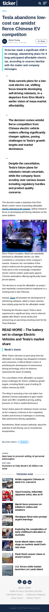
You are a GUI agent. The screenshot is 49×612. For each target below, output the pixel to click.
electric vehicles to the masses (16, 209)
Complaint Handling (35, 595)
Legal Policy (17, 598)
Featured (24, 442)
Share (42, 41)
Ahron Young (14, 40)
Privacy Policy (33, 598)
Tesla (12, 298)
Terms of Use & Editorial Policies (26, 591)
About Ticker (24, 588)
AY (4, 41)
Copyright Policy (14, 595)
